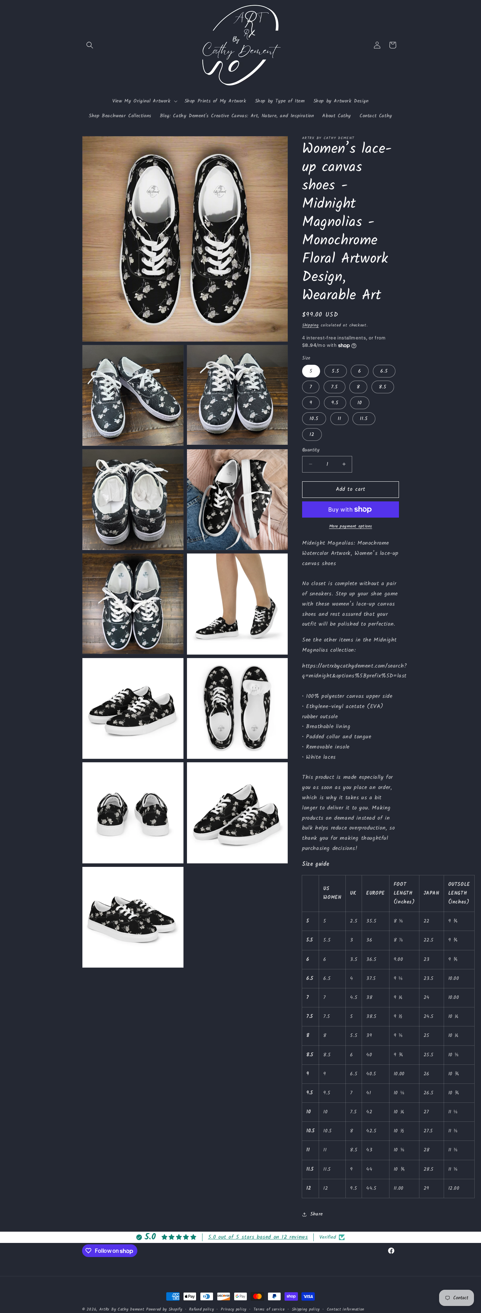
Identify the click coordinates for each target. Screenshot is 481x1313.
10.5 (314, 419)
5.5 (335, 371)
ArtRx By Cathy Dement (121, 1309)
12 (312, 434)
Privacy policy (233, 1309)
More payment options (350, 526)
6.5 (384, 371)
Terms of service (269, 1309)
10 (359, 403)
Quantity (310, 450)
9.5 (335, 403)
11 (339, 419)
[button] (90, 45)
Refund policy (201, 1309)
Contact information (345, 1309)
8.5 (383, 387)
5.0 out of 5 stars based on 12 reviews (258, 1237)
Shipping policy (306, 1309)
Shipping (310, 325)
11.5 (364, 419)
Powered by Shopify (164, 1309)
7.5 (334, 387)
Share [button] (316, 1214)
